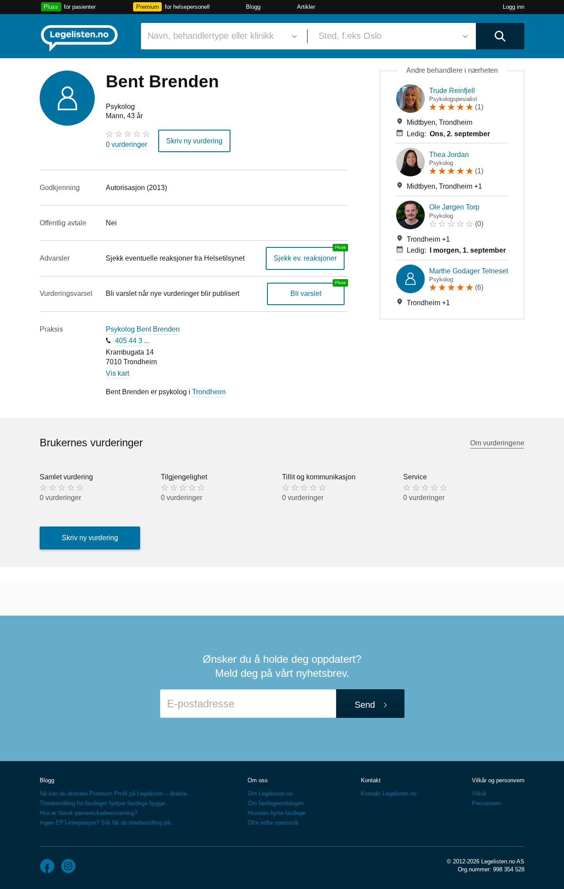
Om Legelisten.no (270, 793)
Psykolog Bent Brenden (143, 329)
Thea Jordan (449, 154)
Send (365, 705)
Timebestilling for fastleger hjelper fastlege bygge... (105, 803)
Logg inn (513, 7)
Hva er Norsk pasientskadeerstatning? (88, 813)
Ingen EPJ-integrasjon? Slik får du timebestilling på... (107, 822)
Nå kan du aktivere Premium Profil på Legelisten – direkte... (116, 793)
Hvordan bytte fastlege (276, 813)
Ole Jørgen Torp (454, 207)
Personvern (486, 803)
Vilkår (479, 793)
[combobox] (221, 36)
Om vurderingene (497, 443)
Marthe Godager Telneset (468, 271)
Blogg (253, 7)
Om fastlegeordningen (276, 803)
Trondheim (209, 392)
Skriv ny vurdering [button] (194, 141)
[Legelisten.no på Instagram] (68, 866)
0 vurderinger (126, 144)
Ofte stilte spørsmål (273, 822)
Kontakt (371, 780)
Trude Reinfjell (452, 90)
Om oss (258, 780)
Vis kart (117, 373)
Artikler (306, 7)
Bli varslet (305, 293)
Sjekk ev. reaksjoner (305, 258)
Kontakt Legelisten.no (388, 793)
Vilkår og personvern (498, 780)
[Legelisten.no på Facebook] (47, 866)
